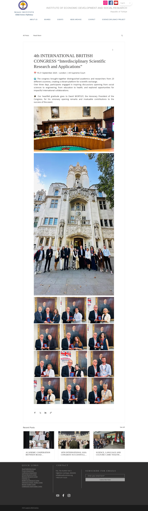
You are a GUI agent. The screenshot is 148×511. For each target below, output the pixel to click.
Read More (37, 35)
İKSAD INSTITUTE (24, 12)
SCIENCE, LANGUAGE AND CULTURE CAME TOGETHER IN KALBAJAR (109, 453)
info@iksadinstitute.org (64, 475)
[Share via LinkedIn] (45, 413)
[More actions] (112, 49)
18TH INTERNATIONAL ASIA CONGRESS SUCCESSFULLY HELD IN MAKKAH (73, 453)
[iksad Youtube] (58, 495)
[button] (33, 19)
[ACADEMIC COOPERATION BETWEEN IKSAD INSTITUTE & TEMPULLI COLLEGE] (38, 440)
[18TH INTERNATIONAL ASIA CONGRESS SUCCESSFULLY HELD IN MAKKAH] (74, 440)
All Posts (26, 35)
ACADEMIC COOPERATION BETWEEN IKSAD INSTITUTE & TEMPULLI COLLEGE (38, 453)
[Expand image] (47, 310)
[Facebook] (111, 3)
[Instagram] (105, 3)
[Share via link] (51, 413)
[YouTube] (116, 3)
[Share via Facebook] (35, 413)
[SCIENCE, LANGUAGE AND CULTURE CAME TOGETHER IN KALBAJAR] (109, 440)
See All (122, 427)
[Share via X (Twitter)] (40, 413)
